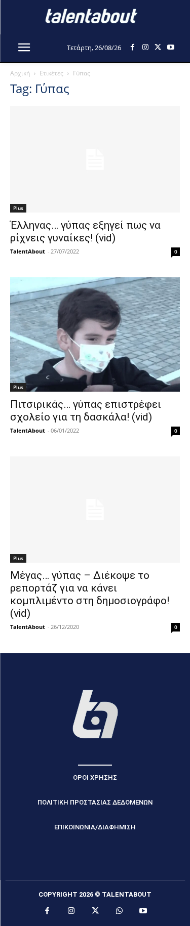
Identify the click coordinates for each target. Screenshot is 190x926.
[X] (158, 47)
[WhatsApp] (119, 911)
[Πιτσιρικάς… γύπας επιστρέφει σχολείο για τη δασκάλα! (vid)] (95, 334)
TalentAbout (27, 251)
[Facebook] (132, 47)
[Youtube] (170, 47)
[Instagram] (145, 47)
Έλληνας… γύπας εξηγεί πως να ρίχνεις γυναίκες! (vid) (85, 231)
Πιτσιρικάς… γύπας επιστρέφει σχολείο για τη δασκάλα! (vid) (85, 410)
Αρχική (20, 73)
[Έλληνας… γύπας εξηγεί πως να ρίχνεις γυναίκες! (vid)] (95, 159)
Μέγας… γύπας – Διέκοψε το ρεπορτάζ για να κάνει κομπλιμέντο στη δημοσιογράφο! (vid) (89, 594)
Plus (18, 208)
